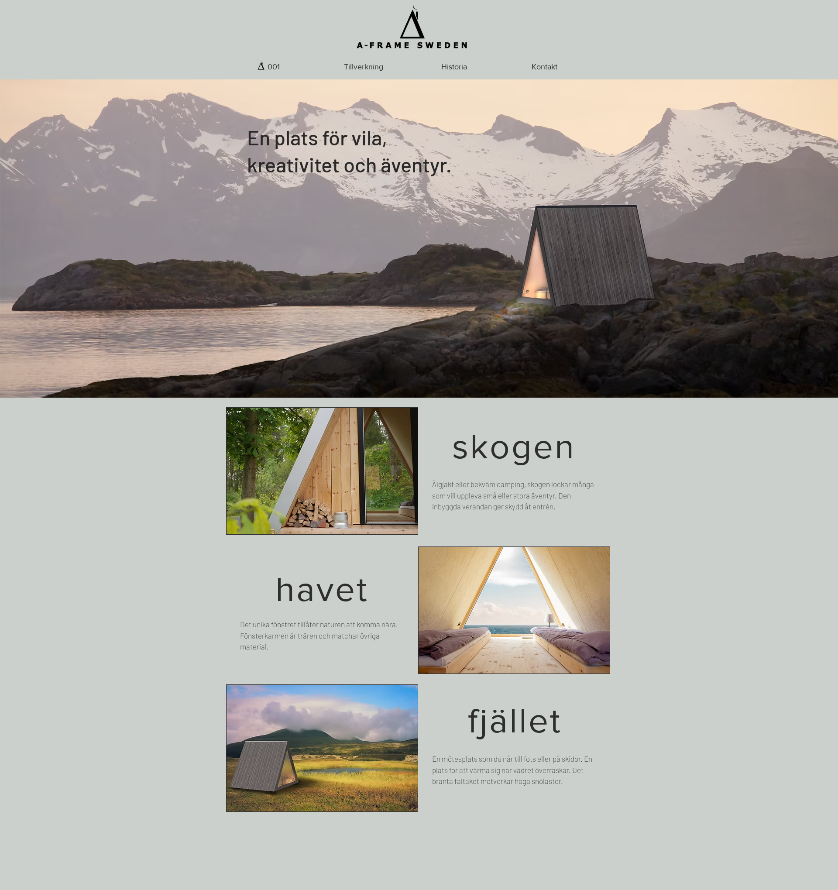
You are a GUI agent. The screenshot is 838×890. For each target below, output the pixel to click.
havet (322, 589)
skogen (514, 446)
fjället (515, 720)
